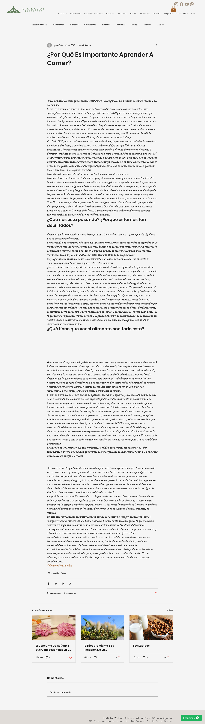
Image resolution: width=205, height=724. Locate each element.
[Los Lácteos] (151, 627)
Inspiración (120, 24)
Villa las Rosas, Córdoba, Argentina (154, 718)
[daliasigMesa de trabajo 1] (176, 4)
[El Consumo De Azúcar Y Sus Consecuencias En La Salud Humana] (53, 627)
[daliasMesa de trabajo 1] (181, 4)
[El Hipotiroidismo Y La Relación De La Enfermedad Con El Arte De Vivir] (102, 627)
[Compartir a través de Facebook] (48, 583)
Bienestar (74, 24)
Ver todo (169, 609)
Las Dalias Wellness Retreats (118, 718)
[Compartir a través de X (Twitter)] (55, 583)
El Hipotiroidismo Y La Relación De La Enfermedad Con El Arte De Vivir (101, 648)
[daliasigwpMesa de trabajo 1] (192, 4)
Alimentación (58, 24)
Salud (63, 573)
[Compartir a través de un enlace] (70, 583)
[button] (93, 13)
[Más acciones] (156, 45)
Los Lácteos (141, 646)
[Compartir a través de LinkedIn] (63, 583)
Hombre (147, 24)
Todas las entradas (39, 24)
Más (159, 24)
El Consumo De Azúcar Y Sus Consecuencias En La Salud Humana (53, 648)
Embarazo (106, 24)
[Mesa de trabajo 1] (187, 4)
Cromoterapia (90, 24)
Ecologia (134, 24)
